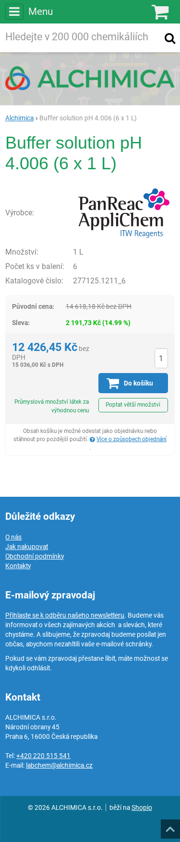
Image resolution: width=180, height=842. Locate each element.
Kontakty (18, 566)
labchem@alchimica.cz (59, 765)
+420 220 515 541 (43, 756)
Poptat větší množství (133, 404)
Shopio (142, 807)
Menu (40, 11)
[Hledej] (170, 37)
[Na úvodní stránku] (90, 78)
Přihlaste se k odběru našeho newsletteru (64, 615)
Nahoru (171, 826)
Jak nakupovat (26, 546)
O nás (13, 537)
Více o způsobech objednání (131, 439)
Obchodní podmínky (34, 556)
